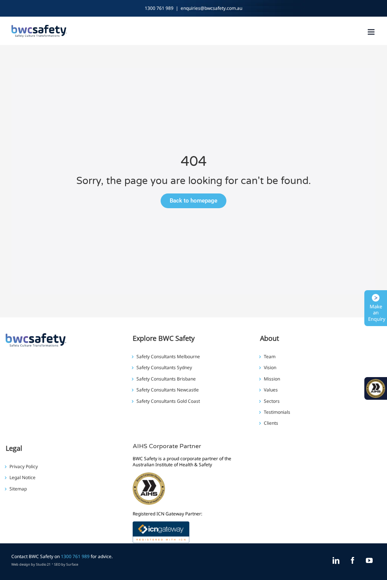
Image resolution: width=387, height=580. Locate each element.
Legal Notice (22, 477)
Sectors (272, 401)
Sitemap (18, 489)
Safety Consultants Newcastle (167, 390)
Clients (271, 423)
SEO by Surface (66, 564)
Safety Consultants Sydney (164, 367)
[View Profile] (161, 526)
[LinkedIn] (336, 560)
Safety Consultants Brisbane (166, 379)
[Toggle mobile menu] (372, 32)
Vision (270, 367)
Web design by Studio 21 (31, 564)
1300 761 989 (159, 8)
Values (271, 390)
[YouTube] (369, 560)
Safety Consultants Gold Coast (168, 401)
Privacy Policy (23, 466)
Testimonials (277, 412)
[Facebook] (352, 560)
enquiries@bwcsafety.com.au (211, 8)
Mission (272, 379)
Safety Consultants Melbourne (168, 356)
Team (270, 356)
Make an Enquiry (376, 313)
